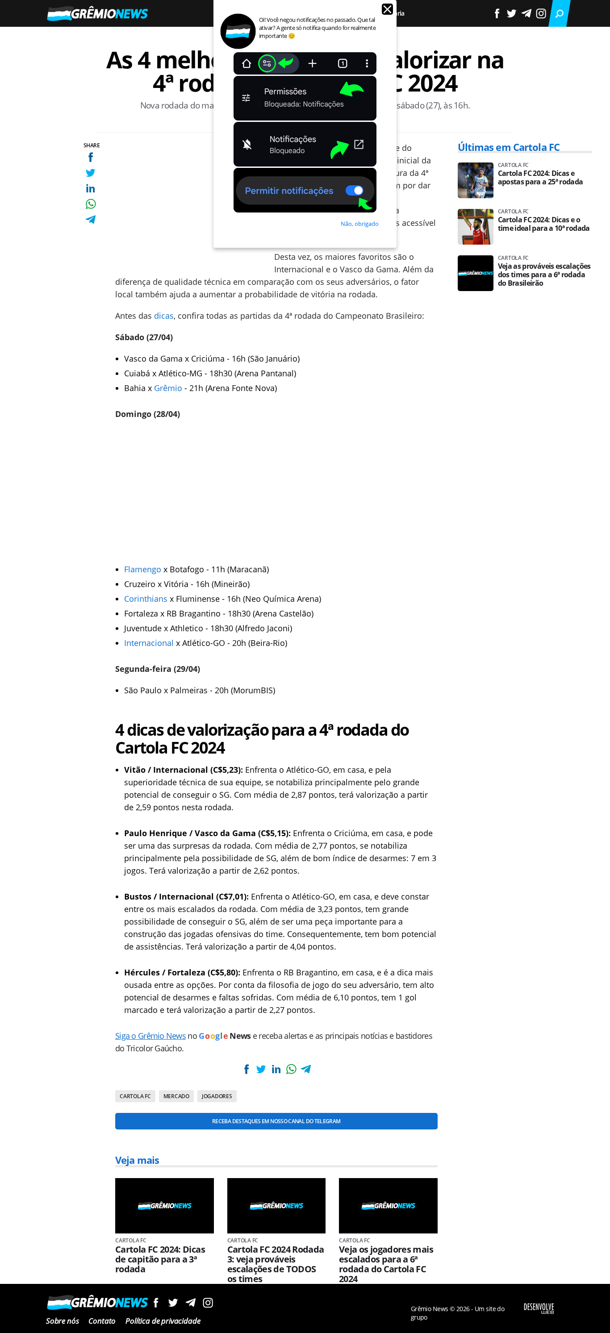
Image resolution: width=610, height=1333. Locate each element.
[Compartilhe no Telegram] (90, 219)
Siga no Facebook (155, 1302)
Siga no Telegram (190, 1302)
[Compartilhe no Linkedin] (90, 188)
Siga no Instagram (207, 1302)
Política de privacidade (162, 1321)
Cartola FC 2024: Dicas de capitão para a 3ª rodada (160, 1259)
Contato (102, 1321)
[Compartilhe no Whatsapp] (90, 203)
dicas (164, 315)
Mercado (176, 1096)
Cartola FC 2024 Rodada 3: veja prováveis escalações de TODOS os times (275, 1264)
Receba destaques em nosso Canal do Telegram (276, 1121)
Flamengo (142, 569)
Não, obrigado (360, 224)
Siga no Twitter (173, 1302)
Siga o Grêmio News (150, 1035)
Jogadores (217, 1096)
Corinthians (145, 598)
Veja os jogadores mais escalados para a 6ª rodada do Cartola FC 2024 (386, 1264)
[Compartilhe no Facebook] (90, 156)
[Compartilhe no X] (90, 172)
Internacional (149, 642)
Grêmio (168, 388)
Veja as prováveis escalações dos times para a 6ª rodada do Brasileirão (544, 274)
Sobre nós (62, 1321)
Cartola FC (135, 1096)
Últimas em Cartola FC (509, 147)
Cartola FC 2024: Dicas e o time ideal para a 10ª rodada (544, 224)
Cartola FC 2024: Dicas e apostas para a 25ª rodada (540, 177)
